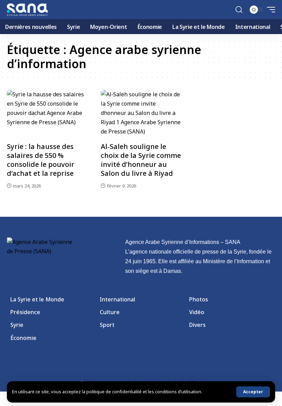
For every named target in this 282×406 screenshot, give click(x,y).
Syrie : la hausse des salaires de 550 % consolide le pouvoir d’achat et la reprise (40, 160)
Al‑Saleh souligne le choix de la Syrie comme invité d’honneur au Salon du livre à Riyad (141, 160)
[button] (253, 391)
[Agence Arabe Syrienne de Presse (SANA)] (27, 9)
